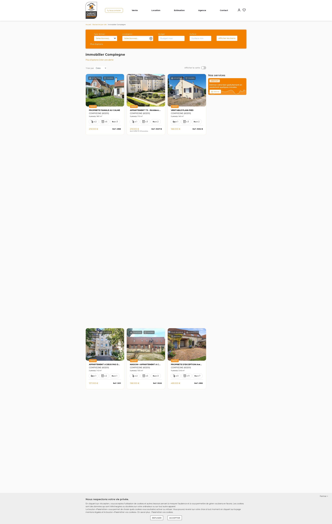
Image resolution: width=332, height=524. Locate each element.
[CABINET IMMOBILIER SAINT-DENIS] (91, 10)
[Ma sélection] (244, 10)
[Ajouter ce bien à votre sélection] (105, 79)
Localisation (127, 34)
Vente (135, 10)
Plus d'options (96, 44)
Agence (202, 10)
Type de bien (99, 34)
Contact (224, 10)
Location (155, 10)
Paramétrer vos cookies (162, 512)
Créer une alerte (106, 60)
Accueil (88, 24)
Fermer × (324, 496)
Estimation (179, 10)
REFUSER (156, 518)
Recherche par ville (99, 24)
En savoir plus (143, 512)
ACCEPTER (174, 518)
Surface (193, 34)
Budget (161, 34)
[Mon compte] (239, 10)
